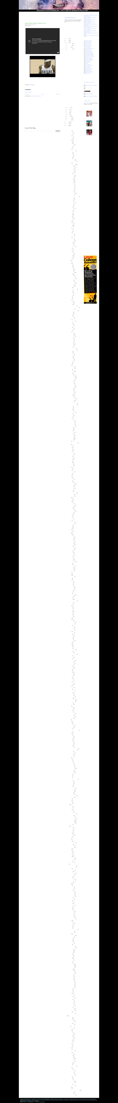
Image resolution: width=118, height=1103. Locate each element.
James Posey (69, 546)
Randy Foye (69, 877)
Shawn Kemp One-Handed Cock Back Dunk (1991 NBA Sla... (74, 105)
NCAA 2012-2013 (70, 823)
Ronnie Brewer (70, 923)
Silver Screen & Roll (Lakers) (90, 232)
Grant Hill (69, 497)
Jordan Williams (70, 633)
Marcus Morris (70, 751)
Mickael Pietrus (70, 797)
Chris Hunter (69, 292)
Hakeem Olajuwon (71, 505)
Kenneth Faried (70, 664)
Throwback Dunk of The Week (73, 1014)
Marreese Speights (71, 768)
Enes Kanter (69, 459)
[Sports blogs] (88, 93)
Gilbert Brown (70, 491)
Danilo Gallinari (70, 344)
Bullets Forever (88, 209)
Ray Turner (69, 885)
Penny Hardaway (70, 858)
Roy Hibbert (69, 928)
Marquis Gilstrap (70, 766)
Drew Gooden (70, 433)
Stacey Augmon (70, 981)
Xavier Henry (69, 1084)
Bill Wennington (70, 223)
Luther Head (69, 734)
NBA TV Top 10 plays (71, 818)
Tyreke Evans (69, 1055)
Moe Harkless (70, 807)
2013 (67, 38)
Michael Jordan (70, 794)
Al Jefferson (69, 141)
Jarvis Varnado (70, 558)
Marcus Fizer (69, 745)
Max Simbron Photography (90, 226)
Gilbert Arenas (70, 490)
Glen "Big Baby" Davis (71, 493)
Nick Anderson (70, 829)
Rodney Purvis (70, 914)
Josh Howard (69, 639)
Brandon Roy (69, 243)
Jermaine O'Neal (70, 587)
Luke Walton (69, 731)
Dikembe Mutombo (71, 412)
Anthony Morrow (70, 188)
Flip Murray (69, 470)
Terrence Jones (70, 1001)
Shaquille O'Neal (70, 966)
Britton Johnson (70, 254)
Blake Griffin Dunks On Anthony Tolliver (89, 22)
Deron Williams (70, 388)
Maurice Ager (69, 780)
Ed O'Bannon (69, 445)
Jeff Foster (69, 573)
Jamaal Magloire (70, 537)
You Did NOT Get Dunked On (73, 1090)
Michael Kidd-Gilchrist (71, 795)
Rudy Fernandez (70, 932)
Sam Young (69, 944)
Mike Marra (69, 798)
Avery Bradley (70, 211)
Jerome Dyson (70, 590)
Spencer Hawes (70, 979)
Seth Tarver (69, 961)
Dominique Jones (70, 424)
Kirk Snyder (69, 681)
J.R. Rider (69, 532)
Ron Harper (69, 922)
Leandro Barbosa (70, 716)
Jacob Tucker (69, 535)
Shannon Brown (70, 964)
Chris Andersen (70, 286)
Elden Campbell (70, 453)
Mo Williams (69, 806)
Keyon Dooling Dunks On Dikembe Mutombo (72, 57)
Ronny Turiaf (69, 926)
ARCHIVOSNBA (88, 199)
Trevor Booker (70, 1041)
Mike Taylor (69, 801)
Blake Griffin (69, 225)
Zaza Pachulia (70, 1093)
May (68, 112)
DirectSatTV (86, 103)
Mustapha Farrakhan (71, 814)
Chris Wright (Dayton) (71, 306)
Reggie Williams (70, 891)
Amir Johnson (70, 166)
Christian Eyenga (70, 309)
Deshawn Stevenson (71, 398)
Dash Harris (69, 363)
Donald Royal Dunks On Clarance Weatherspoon (73, 76)
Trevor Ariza (69, 1040)
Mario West (69, 759)
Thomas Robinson (71, 1013)
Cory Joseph (69, 322)
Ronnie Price (69, 925)
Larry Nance (69, 710)
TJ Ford (68, 1026)
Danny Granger (70, 345)
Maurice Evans (70, 782)
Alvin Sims (69, 163)
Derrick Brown (70, 389)
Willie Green (69, 1078)
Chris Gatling (69, 290)
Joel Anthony (69, 607)
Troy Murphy (69, 1046)
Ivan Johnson (69, 525)
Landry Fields (70, 703)
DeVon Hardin (70, 411)
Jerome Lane (69, 591)
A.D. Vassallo (69, 132)
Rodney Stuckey (70, 915)
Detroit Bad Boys (88, 211)
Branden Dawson (70, 240)
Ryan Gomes (69, 938)
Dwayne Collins (70, 436)
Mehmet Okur (69, 785)
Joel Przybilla (69, 608)
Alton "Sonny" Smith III (71, 161)
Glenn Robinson (70, 494)
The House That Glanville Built (90, 238)
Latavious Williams (71, 713)
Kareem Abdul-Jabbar (71, 654)
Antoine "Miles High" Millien (73, 196)
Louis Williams (70, 727)
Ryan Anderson (70, 937)
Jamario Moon (70, 538)
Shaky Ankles (87, 231)
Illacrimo (21, 1101)
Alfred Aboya (69, 153)
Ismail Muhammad (71, 523)
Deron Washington (71, 386)
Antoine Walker (70, 198)
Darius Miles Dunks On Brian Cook (35, 23)
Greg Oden (69, 500)
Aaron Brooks (70, 134)
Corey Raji (69, 319)
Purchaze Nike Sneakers (89, 250)
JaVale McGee (70, 569)
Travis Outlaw (70, 1037)
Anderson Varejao (70, 167)
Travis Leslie (69, 1035)
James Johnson (70, 544)
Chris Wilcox (69, 304)
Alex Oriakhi (69, 147)
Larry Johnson (70, 709)
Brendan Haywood (71, 246)
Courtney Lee (70, 324)
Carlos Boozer (70, 269)
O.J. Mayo (69, 838)
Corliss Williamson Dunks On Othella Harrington (73, 79)
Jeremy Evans (70, 582)
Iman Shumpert (70, 518)
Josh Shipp (69, 643)
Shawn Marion (70, 970)
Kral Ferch (69, 686)
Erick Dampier (70, 464)
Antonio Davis (70, 201)
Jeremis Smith (70, 581)
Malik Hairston (70, 736)
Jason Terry (69, 564)
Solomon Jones (70, 976)
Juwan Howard (70, 652)
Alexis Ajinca (69, 152)
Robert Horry (69, 903)
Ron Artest (69, 920)
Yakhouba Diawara (71, 1085)
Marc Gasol (69, 739)
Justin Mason (69, 651)
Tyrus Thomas (70, 1056)
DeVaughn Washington (72, 404)
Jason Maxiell (70, 560)
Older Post (58, 94)
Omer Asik (69, 839)
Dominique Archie (70, 423)
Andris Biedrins (70, 182)
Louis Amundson (70, 725)
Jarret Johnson (70, 555)
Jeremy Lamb (70, 584)
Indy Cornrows (87, 220)
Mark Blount (69, 760)
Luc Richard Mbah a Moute (72, 730)
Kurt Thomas (69, 692)
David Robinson (70, 366)
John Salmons (70, 616)
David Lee (69, 365)
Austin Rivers (69, 210)
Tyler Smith (69, 1052)
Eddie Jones (69, 450)
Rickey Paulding (70, 899)
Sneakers (86, 251)
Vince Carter (69, 1063)
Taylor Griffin (69, 996)
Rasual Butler (70, 882)
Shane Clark (69, 963)
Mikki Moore (69, 803)
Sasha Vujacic (70, 949)
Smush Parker (70, 975)
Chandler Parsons (71, 277)
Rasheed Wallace (70, 880)
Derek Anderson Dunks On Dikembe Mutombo (73, 62)
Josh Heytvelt (69, 637)
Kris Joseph (69, 689)
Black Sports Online (88, 202)
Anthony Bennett (70, 185)
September (69, 49)
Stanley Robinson (70, 982)
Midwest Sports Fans (89, 227)
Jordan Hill (69, 631)
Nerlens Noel (69, 827)
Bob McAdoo (69, 230)
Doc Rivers (69, 418)
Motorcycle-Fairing (88, 248)
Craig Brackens (70, 325)
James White (69, 550)
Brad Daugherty (70, 236)
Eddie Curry (69, 447)
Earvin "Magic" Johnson (72, 442)
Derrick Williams (70, 397)
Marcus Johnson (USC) (72, 750)
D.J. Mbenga (69, 330)
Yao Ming (69, 1087)
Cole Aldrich (69, 315)
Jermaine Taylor (70, 588)
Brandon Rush (70, 245)
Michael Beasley (70, 791)
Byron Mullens (70, 257)
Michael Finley (70, 792)
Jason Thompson (70, 566)
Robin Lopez (69, 908)
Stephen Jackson (70, 985)
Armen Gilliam (70, 205)
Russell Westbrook (71, 935)
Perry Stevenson (70, 859)
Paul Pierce (69, 856)
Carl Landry (69, 266)
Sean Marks (69, 953)
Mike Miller (69, 800)
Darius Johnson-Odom (71, 350)
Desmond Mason (70, 400)
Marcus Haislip (70, 747)
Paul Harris (69, 853)
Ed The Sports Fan (90, 109)
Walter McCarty (70, 1072)
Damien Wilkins (70, 341)
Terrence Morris (70, 1002)
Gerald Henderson (71, 484)
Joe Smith (69, 605)
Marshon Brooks (70, 769)
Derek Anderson (70, 383)
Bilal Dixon (69, 220)
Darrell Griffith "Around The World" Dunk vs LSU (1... (73, 65)
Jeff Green (69, 575)
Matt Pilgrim (69, 777)
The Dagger (87, 236)
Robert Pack (69, 906)
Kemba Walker (70, 661)
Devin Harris (69, 409)
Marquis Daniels (70, 765)
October (69, 47)
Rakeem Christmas (71, 873)
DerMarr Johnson (70, 385)
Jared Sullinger (70, 553)
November (69, 45)
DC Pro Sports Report (89, 210)
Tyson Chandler (70, 1058)
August (68, 107)
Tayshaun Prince (70, 998)
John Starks (69, 617)
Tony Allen (69, 1029)
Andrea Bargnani (70, 175)
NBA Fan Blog (87, 228)
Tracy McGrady (70, 1034)
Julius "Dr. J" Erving (71, 649)
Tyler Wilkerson (70, 1053)
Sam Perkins (69, 941)
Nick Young (69, 833)
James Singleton (70, 549)
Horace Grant (69, 514)
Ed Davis (69, 444)
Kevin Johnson (70, 675)
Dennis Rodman (70, 380)
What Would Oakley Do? (89, 239)
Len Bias (68, 719)
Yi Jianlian (69, 1088)
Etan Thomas (69, 468)
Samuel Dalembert (71, 947)
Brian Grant (69, 251)
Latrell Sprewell (70, 715)
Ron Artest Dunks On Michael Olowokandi (73, 54)
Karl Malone (69, 655)
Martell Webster (70, 771)
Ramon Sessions (70, 874)
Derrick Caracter (70, 391)
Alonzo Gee (69, 158)
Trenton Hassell (70, 1038)
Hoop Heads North (88, 214)
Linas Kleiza (69, 724)
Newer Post (27, 94)
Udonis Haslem (70, 1059)
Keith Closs (69, 658)
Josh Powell (69, 642)
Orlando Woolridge (71, 842)
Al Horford (69, 140)
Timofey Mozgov (70, 1025)
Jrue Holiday (69, 646)
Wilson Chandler (70, 1081)
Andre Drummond (70, 170)
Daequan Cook (70, 333)
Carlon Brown (70, 268)
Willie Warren (69, 1079)
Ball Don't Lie (87, 200)
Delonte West (69, 374)
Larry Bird (69, 706)
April (68, 114)
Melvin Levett (69, 786)
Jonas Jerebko (70, 620)
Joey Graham (69, 611)
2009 (67, 123)
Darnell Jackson (70, 354)
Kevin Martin (69, 678)
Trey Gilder (69, 1043)
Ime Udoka (69, 520)
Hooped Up (87, 215)
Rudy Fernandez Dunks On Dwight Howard (90, 27)
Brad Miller (69, 237)
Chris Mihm (69, 296)
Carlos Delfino (70, 271)
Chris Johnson (70, 293)
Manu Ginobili (70, 737)
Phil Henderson (70, 862)
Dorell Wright (69, 430)
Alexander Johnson (71, 150)
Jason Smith (69, 563)
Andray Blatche (70, 169)
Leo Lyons (69, 721)
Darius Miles (32, 84)
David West (69, 369)
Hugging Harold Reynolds (90, 219)
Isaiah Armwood (70, 522)
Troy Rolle (69, 1047)
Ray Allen (69, 883)
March (68, 116)
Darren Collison (70, 359)
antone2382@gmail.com (70, 17)
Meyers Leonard (70, 789)
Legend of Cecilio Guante (89, 222)
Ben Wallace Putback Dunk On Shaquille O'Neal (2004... (73, 71)
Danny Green (69, 347)
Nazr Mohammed (70, 817)
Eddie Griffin (69, 449)
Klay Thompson (70, 683)
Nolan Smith (69, 836)
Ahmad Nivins (70, 137)
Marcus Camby (70, 744)
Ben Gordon (69, 216)
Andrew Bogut (70, 179)
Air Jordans (87, 244)
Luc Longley (69, 728)
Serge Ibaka (69, 958)
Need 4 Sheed (87, 230)
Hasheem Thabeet (71, 511)
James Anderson (70, 541)
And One (86, 198)
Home (43, 94)
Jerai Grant (69, 579)
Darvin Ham (69, 362)
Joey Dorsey (69, 610)
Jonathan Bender (70, 623)
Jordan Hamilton (70, 630)
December (69, 43)
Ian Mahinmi (69, 515)
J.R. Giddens (69, 531)
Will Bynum (69, 1076)
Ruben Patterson (70, 931)
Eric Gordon (69, 462)
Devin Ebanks (70, 407)
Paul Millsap (69, 855)
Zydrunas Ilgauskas (71, 1094)
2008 (67, 125)
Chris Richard (70, 301)
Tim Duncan (69, 1018)
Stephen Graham (70, 984)
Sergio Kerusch (70, 960)
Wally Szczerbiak (70, 1070)
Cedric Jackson (70, 275)
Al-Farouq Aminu (70, 144)
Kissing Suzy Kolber (88, 221)
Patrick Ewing (70, 844)
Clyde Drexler (70, 313)
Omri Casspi (69, 841)
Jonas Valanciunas (71, 622)
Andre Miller (69, 173)
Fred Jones (69, 474)
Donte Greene (70, 429)
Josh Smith (69, 645)
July (68, 109)
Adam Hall (69, 135)
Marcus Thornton (70, 753)
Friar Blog (86, 213)
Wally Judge (69, 1069)
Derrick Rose (69, 395)
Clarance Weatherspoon (72, 310)
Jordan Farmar (70, 628)
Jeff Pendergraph (70, 576)
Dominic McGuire (70, 421)
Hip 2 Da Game (89, 128)
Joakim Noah (69, 599)
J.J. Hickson (69, 528)
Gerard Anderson (70, 488)
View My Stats (87, 100)
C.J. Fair (68, 260)
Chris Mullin (69, 298)
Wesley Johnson (70, 1073)
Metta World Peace (71, 788)
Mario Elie (69, 757)
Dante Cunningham (71, 348)
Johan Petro (69, 613)
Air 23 (86, 243)
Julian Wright (69, 648)
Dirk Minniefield (70, 415)
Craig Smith (69, 327)
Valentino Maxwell (71, 1061)
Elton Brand (69, 456)
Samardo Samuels (71, 946)
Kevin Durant (69, 672)
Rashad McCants (70, 879)
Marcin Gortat (69, 741)
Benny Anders (70, 219)
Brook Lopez (69, 255)
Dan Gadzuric (70, 342)
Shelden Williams (70, 973)
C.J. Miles (69, 263)
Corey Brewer (70, 316)
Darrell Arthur (69, 356)
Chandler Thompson (71, 278)
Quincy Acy (69, 868)
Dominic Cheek (70, 420)
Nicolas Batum (70, 835)
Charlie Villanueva (71, 283)
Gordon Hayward (70, 496)
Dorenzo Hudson (70, 432)
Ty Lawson (69, 1049)
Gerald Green (70, 482)
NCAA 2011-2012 (70, 821)
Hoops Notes (87, 218)
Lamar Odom (69, 698)
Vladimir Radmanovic (71, 1066)
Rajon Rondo (69, 871)
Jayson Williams (70, 570)
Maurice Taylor (70, 783)
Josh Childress (70, 636)
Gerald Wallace (70, 485)
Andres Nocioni (70, 178)
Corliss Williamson (71, 321)
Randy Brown (70, 876)
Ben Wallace (69, 217)
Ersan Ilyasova (70, 465)
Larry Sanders (70, 712)
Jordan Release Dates (89, 247)
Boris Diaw (69, 233)
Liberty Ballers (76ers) (89, 223)
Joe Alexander (70, 602)
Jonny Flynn (69, 625)
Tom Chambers (70, 1028)
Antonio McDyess (70, 202)
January (69, 119)
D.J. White (69, 331)
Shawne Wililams (70, 972)
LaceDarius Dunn (70, 696)
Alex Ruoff (69, 149)
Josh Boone (69, 634)
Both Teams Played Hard (89, 204)
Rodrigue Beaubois (71, 918)
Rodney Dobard (70, 912)
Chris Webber (70, 303)
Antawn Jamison (70, 184)
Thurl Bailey (69, 1017)
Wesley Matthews (70, 1075)
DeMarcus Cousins (71, 377)
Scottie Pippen (70, 950)
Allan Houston (70, 155)
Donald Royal (70, 427)
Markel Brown (70, 762)
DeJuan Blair (69, 372)
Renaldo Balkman (70, 893)
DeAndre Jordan (70, 371)
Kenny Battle (69, 666)
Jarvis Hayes (69, 557)
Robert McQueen (70, 905)
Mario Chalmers (70, 756)
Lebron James (70, 718)
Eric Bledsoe (69, 461)
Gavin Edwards (70, 479)
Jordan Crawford (70, 626)
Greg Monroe (69, 499)
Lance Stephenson (71, 701)
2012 (67, 40)
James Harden (70, 543)
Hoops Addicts (87, 217)
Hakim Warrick (70, 506)
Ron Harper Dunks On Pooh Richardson (73, 82)
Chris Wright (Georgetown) (72, 307)
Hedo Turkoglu (70, 512)
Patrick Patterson (70, 847)
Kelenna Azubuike (71, 660)
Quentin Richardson (71, 867)
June (68, 111)
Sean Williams (70, 955)
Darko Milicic (69, 353)
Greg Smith (69, 502)
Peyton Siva (69, 861)
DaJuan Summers (70, 336)
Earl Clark (69, 441)
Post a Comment (28, 92)
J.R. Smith (69, 534)
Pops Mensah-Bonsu (71, 865)
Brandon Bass (70, 242)
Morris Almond (70, 812)
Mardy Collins (70, 754)
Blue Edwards (70, 226)
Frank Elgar (69, 473)
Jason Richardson (71, 561)
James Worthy (70, 552)
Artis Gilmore (69, 207)
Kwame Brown (70, 693)
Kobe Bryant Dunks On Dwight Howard (89, 20)
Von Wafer (69, 1067)
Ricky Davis (69, 900)
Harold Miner (69, 508)
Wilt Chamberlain (70, 1082)
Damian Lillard (70, 338)
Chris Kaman (69, 295)
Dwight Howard (70, 438)
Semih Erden (69, 956)
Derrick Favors (70, 394)
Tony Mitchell (69, 1032)
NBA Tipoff (87, 229)
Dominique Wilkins (71, 426)
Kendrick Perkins (70, 663)
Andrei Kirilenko (70, 176)
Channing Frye (70, 280)
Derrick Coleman (70, 392)
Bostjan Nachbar (70, 234)
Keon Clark (69, 669)
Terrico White (69, 1007)
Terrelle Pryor (69, 999)
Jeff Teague (69, 578)
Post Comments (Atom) (36, 96)
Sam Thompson (70, 943)
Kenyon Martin (70, 668)
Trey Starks (69, 1044)
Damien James (70, 339)
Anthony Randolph (71, 193)
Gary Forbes (69, 477)
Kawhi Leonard (70, 657)
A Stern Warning (88, 196)
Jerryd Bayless (70, 596)
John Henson (69, 614)
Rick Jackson (69, 897)
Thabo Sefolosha (70, 1008)
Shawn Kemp (69, 969)
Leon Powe (69, 722)
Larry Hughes (70, 707)
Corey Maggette (70, 318)
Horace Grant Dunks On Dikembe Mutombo (72, 93)
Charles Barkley (70, 281)
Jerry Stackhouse (70, 595)
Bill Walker (69, 222)
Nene (68, 826)
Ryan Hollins (69, 940)
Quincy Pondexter (70, 870)
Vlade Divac (69, 1064)
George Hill (69, 480)
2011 (67, 42)
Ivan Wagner (69, 526)
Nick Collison (69, 830)
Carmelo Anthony (70, 272)
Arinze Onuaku (70, 204)
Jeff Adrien (69, 572)
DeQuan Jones (70, 382)
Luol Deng (69, 733)
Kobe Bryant (69, 684)
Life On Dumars (88, 224)
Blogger (37, 1100)
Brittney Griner (70, 252)
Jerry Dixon (69, 593)
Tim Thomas (69, 1023)
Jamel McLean (70, 540)
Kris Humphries (70, 687)
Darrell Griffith (70, 357)
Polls (68, 864)
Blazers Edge (87, 203)
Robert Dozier (70, 902)
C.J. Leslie (69, 261)
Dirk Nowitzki (69, 417)
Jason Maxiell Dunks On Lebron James (90, 29)
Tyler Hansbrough (70, 1050)
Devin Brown (69, 406)
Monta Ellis (69, 809)
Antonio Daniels (70, 199)
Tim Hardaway (70, 1020)
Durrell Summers (70, 435)
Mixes (68, 804)
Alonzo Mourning (70, 160)
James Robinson (70, 547)
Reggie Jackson (70, 888)
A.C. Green (69, 131)
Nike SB (86, 249)
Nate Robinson (70, 815)
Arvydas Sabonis (70, 208)
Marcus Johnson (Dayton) (72, 748)
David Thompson (70, 368)
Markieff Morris (70, 763)
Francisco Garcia (70, 471)
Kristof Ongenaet (70, 690)
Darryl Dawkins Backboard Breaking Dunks (73, 96)
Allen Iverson (69, 157)
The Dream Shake (88, 237)
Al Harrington (69, 138)
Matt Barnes (69, 774)
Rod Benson (69, 909)
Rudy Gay (69, 934)
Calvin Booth (69, 265)
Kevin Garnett (70, 674)
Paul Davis (69, 850)
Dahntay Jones (70, 334)
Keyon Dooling (70, 680)
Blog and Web (42, 1101)
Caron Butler (69, 274)
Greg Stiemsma (70, 503)
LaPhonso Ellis (70, 704)
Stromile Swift (70, 991)
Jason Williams (70, 567)
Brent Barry (69, 248)
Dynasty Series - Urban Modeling (91, 246)
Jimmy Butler (69, 598)
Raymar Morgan (70, 887)
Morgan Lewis (70, 810)
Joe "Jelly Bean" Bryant (72, 601)
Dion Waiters (69, 414)
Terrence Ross (70, 1004)
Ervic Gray (69, 467)
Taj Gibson (69, 993)
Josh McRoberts (70, 640)
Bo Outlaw (69, 228)
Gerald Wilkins (70, 487)
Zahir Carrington (70, 1091)
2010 (67, 122)
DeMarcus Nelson (70, 379)
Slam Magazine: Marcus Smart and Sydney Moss (95, 113)
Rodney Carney (70, 911)
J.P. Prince (69, 529)
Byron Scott (69, 258)
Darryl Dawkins (70, 360)
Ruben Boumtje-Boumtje (72, 929)
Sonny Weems (70, 978)
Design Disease (30, 1101)
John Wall (69, 619)
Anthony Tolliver (70, 195)
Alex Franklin (69, 146)
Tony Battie (69, 1031)
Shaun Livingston (70, 967)
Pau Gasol (69, 849)
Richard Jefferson (70, 896)
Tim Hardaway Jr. (70, 1021)
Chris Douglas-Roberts (72, 289)
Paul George (69, 852)
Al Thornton (69, 143)
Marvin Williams (70, 772)
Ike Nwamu (69, 517)
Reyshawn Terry (70, 894)
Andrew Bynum (70, 181)
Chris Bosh (69, 287)
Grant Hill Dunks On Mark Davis (74, 73)
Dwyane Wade (70, 439)
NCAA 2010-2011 (70, 820)
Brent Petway (69, 249)
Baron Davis (69, 214)
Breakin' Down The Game (90, 205)
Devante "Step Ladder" (72, 403)
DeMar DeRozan (70, 376)
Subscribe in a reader (89, 82)
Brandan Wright (70, 239)
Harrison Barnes (70, 509)
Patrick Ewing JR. (70, 845)
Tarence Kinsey (70, 995)
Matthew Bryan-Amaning (72, 779)
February (69, 118)
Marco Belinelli (70, 742)
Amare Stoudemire (71, 164)
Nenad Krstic (69, 824)
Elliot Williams (70, 455)
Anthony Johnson (70, 187)
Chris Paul (69, 299)
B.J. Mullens (69, 213)
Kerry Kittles (69, 671)
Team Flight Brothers (89, 233)
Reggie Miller (69, 890)
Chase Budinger (70, 284)
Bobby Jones (69, 231)
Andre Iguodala (70, 172)
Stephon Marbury (70, 987)
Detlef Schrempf (70, 401)
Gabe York (69, 476)
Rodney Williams (70, 917)
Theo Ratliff (69, 1011)
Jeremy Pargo (70, 585)
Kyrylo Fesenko (70, 695)
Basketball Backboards (89, 201)
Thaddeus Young (70, 1010)
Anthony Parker (70, 190)
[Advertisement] (43, 17)
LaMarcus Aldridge (71, 699)
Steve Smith (69, 990)
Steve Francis (70, 988)
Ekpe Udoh (69, 452)
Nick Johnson (70, 832)
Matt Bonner (69, 776)
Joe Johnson (69, 604)
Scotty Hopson (70, 952)
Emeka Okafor (70, 458)
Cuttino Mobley (70, 328)
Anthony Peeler (70, 192)
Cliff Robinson (70, 312)
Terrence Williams (70, 1005)
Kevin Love (69, 677)
